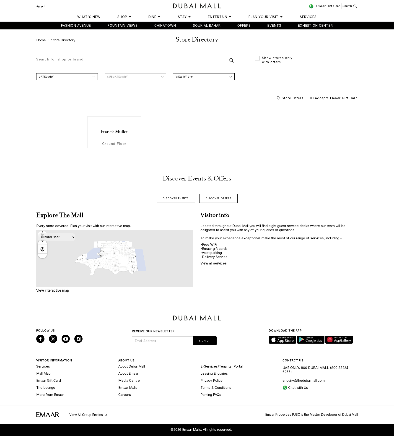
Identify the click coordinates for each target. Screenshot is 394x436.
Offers (244, 25)
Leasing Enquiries (214, 373)
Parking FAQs (210, 394)
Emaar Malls (127, 387)
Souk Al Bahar (207, 25)
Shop (122, 17)
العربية (41, 6)
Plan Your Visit (264, 17)
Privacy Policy (211, 380)
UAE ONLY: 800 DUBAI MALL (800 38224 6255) (315, 370)
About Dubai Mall (131, 366)
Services (308, 17)
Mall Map (43, 373)
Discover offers (218, 198)
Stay (182, 17)
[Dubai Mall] (197, 5)
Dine (152, 17)
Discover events (176, 198)
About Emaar (128, 373)
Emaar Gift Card (48, 380)
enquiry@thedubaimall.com (304, 380)
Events (274, 25)
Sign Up (204, 340)
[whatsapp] (312, 6)
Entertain (217, 17)
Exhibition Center (315, 25)
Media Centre (129, 380)
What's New (89, 17)
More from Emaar (50, 394)
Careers (124, 394)
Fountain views (123, 25)
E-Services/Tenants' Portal (221, 366)
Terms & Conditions (215, 387)
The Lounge (45, 387)
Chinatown (165, 25)
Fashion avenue (76, 25)
